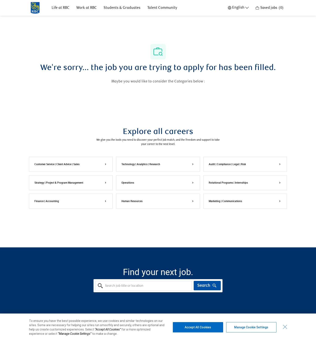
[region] (158, 327)
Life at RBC (60, 8)
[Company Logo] (35, 7)
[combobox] (143, 286)
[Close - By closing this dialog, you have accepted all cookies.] (285, 327)
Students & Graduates (122, 8)
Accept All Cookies (198, 327)
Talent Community (162, 8)
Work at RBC (86, 8)
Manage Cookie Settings (251, 327)
